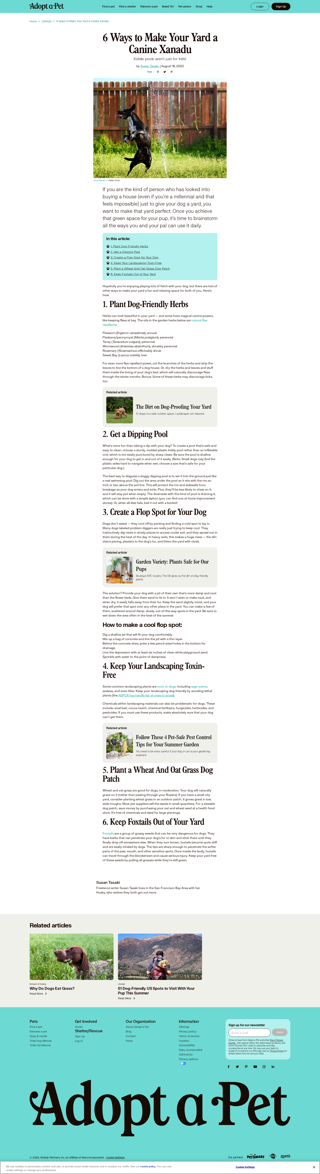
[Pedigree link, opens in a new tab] (272, 1156)
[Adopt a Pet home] (47, 6)
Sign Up (281, 6)
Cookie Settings (115, 1157)
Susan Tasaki (149, 66)
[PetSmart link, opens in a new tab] (256, 1156)
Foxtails (108, 833)
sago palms (199, 686)
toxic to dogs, (166, 686)
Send (279, 1032)
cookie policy (148, 1166)
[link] (149, 6)
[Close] (314, 1167)
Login (260, 6)
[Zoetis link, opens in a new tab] (285, 1156)
